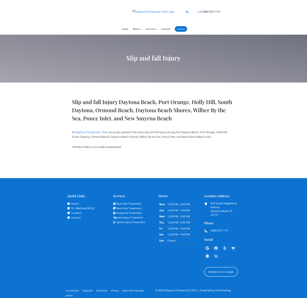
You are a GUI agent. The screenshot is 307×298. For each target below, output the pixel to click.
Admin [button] (69, 295)
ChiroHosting (223, 290)
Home (125, 28)
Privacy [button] (115, 290)
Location (165, 28)
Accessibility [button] (72, 290)
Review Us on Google (221, 272)
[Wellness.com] (216, 256)
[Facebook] (216, 248)
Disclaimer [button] (102, 290)
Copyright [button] (87, 290)
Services (150, 28)
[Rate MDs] (207, 256)
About (136, 28)
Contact (181, 28)
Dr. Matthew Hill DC (83, 208)
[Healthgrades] (233, 248)
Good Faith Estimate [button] (133, 290)
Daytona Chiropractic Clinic (91, 132)
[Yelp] (224, 248)
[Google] (207, 248)
